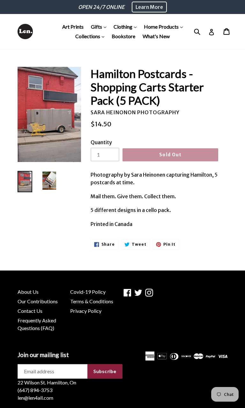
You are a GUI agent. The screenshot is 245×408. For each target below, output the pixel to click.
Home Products (165, 26)
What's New (156, 36)
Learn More (149, 7)
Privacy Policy (85, 311)
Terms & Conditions (91, 301)
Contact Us (30, 311)
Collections (91, 36)
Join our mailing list (43, 354)
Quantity (101, 142)
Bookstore (123, 36)
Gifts (100, 26)
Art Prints (73, 27)
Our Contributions (38, 301)
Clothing (127, 26)
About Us (28, 292)
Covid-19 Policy (88, 292)
